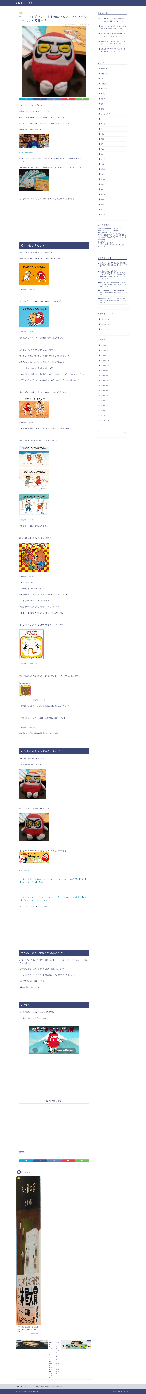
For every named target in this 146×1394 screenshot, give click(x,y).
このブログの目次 (107, 324)
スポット (104, 94)
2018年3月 (104, 400)
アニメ (103, 149)
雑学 (102, 144)
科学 (102, 204)
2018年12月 (105, 355)
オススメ (104, 89)
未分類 (103, 159)
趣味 (102, 189)
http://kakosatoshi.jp (27, 152)
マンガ (103, 99)
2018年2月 (104, 405)
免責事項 (35, 1391)
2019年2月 (104, 345)
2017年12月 (105, 415)
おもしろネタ (105, 114)
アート (103, 124)
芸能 (102, 109)
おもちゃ (104, 119)
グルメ (103, 174)
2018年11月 (105, 360)
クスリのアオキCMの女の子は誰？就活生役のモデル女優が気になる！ (113, 35)
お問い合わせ (105, 319)
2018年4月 (104, 395)
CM (102, 154)
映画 (102, 139)
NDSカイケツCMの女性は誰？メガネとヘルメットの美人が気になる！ (113, 43)
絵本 (22, 1152)
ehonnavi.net (26, 870)
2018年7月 (104, 380)
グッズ (103, 194)
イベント (104, 179)
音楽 (102, 209)
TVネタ (103, 84)
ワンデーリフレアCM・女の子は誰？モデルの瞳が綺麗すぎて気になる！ (113, 20)
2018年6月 (104, 385)
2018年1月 (104, 410)
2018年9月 (104, 370)
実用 (102, 199)
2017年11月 (105, 420)
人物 (102, 134)
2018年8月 (104, 375)
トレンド (104, 79)
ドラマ (103, 214)
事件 (102, 184)
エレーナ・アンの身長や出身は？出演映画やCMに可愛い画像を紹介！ (113, 27)
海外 (102, 104)
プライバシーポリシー (108, 329)
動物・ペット (105, 74)
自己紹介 (104, 169)
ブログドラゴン (24, 2)
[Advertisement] (54, 224)
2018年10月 (105, 365)
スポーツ (104, 164)
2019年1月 (104, 350)
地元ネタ (104, 69)
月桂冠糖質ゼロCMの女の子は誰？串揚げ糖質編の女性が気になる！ (113, 50)
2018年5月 (104, 390)
